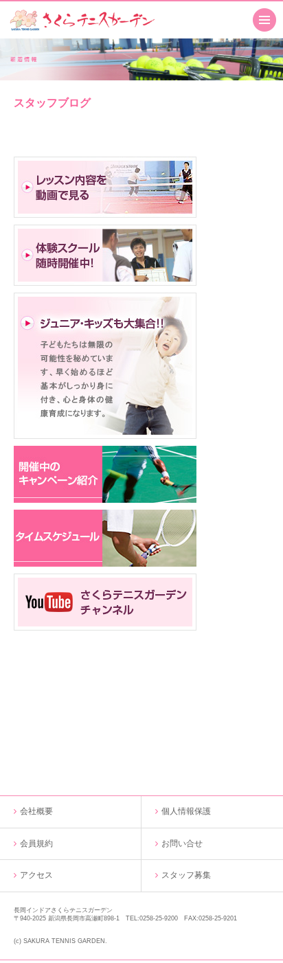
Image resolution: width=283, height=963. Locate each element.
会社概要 (36, 811)
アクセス (36, 875)
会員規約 (36, 843)
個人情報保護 (186, 811)
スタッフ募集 (186, 875)
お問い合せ (182, 843)
